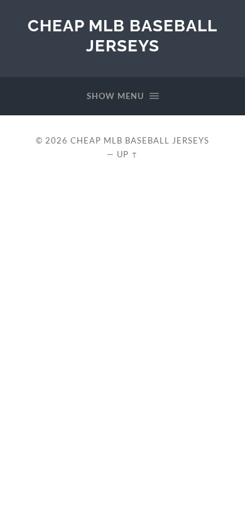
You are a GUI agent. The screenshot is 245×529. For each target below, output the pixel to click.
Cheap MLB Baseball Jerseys (122, 35)
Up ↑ (127, 154)
